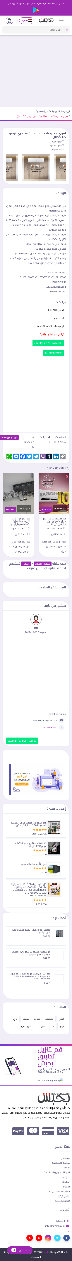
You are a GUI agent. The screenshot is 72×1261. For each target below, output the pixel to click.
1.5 (52, 1026)
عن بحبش (65, 1158)
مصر (25, 20)
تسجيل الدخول (42, 564)
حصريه (37, 1019)
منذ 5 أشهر (56, 534)
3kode (45, 1252)
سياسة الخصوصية (61, 1163)
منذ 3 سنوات (56, 149)
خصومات (49, 1019)
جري (15, 1019)
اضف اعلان (24, 1250)
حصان (43, 1026)
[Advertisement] (36, 69)
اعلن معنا (65, 1177)
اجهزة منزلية (42, 111)
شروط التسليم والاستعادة (57, 1172)
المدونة (66, 1186)
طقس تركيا (64, 1196)
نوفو (61, 1026)
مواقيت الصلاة (62, 1201)
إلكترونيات (55, 111)
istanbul (60, 1221)
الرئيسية (66, 111)
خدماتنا (66, 1167)
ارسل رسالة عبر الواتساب (47, 343)
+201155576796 (53, 352)
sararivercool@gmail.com (45, 720)
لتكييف (26, 1019)
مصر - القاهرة (56, 145)
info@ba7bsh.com (55, 1226)
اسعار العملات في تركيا (58, 1191)
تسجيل (26, 564)
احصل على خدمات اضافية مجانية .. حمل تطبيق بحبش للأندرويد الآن (36, 3)
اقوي (61, 1019)
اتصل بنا (66, 1182)
